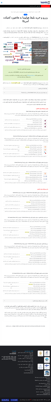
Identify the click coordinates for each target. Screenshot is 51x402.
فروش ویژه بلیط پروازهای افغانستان (34, 6)
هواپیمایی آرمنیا (47, 391)
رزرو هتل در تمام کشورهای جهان (44, 383)
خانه (38, 11)
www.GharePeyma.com (28, 372)
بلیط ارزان (42, 391)
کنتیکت (30, 11)
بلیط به (35, 11)
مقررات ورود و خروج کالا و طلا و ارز (26, 361)
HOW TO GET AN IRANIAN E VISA (43, 394)
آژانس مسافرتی (47, 384)
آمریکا (33, 11)
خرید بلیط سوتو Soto (31, 75)
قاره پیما (31, 371)
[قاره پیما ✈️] (45, 2)
